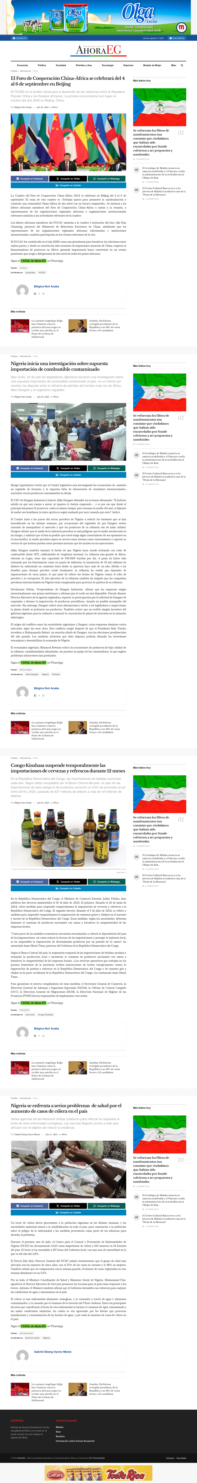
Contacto (21, 38)
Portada (14, 71)
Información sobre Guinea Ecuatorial (75, 1440)
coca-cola (30, 1014)
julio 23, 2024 (43, 396)
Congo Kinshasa (45, 1014)
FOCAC (42, 272)
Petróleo (56, 674)
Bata (58, 1431)
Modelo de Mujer (152, 65)
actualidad (30, 272)
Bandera (60, 1436)
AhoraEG (21, 1458)
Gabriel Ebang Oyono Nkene (27, 1134)
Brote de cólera (33, 1337)
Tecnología (107, 65)
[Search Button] (182, 65)
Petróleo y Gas (84, 65)
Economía (22, 65)
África (35, 71)
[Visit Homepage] (98, 51)
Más (173, 65)
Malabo (60, 1427)
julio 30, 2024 (42, 107)
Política (42, 65)
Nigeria (45, 674)
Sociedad (61, 65)
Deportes (128, 65)
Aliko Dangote (32, 674)
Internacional (25, 71)
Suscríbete (178, 38)
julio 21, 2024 (51, 1134)
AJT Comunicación (97, 1458)
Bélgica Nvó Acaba (23, 107)
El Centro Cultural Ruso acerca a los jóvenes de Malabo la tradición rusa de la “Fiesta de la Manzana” (164, 191)
